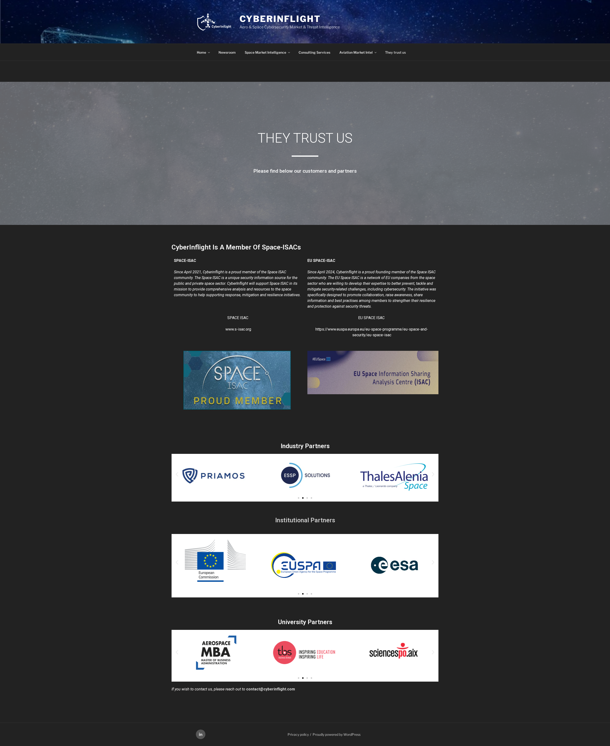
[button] (177, 474)
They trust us (395, 52)
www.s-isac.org (238, 329)
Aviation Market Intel (356, 52)
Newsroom (227, 52)
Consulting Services (314, 52)
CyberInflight (279, 19)
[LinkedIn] (200, 734)
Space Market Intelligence (265, 52)
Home (201, 52)
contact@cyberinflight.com (270, 689)
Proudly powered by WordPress (337, 734)
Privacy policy (298, 734)
